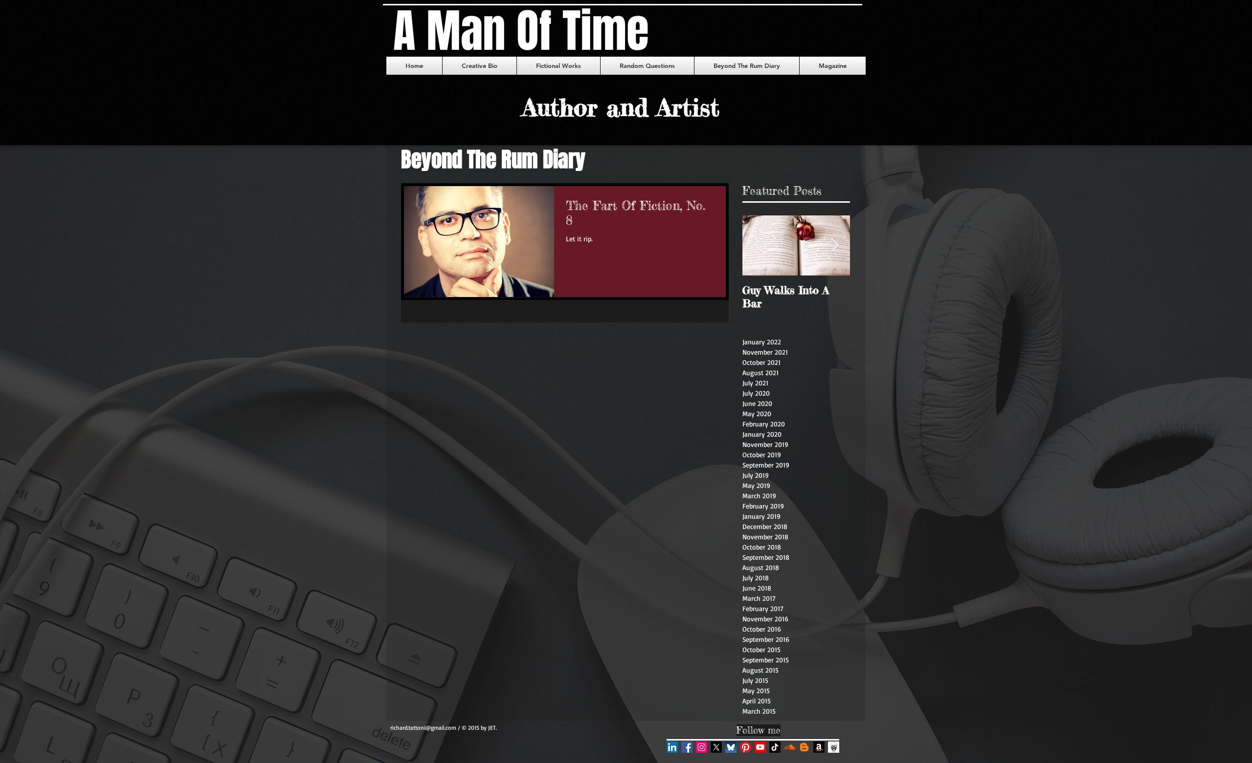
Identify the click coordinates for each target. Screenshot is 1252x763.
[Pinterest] (745, 747)
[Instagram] (701, 747)
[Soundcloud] (789, 747)
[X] (716, 747)
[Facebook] (687, 747)
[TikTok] (775, 747)
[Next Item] (834, 246)
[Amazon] (819, 747)
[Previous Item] (758, 246)
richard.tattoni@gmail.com (423, 727)
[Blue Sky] (731, 747)
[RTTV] (760, 747)
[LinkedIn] (672, 747)
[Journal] (833, 747)
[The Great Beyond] (804, 747)
